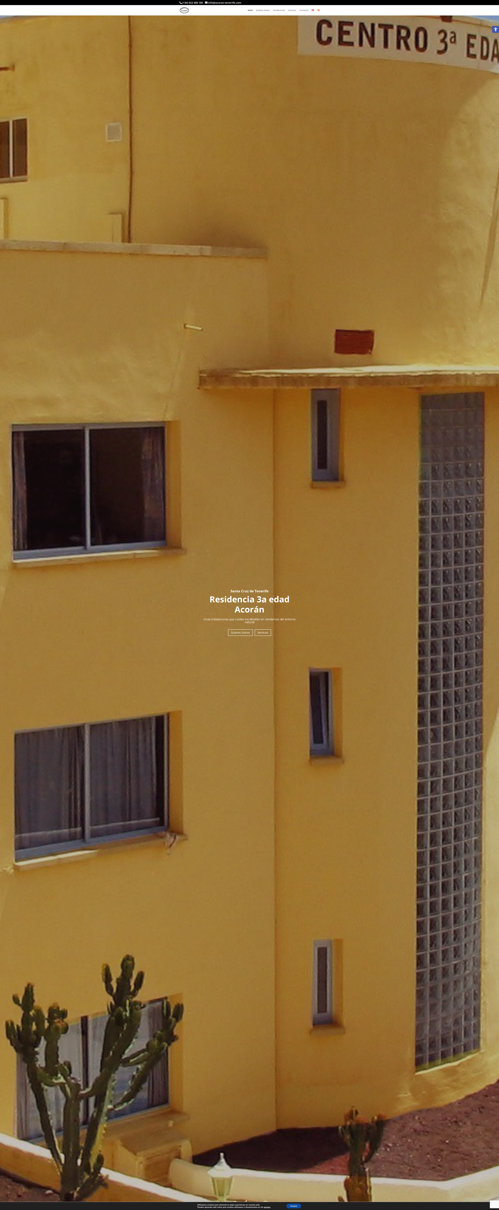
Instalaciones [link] (279, 10)
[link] (495, 29)
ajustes (267, 1207)
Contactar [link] (303, 10)
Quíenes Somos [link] (240, 632)
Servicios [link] (292, 10)
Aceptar (293, 1206)
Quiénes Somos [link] (263, 10)
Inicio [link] (250, 10)
